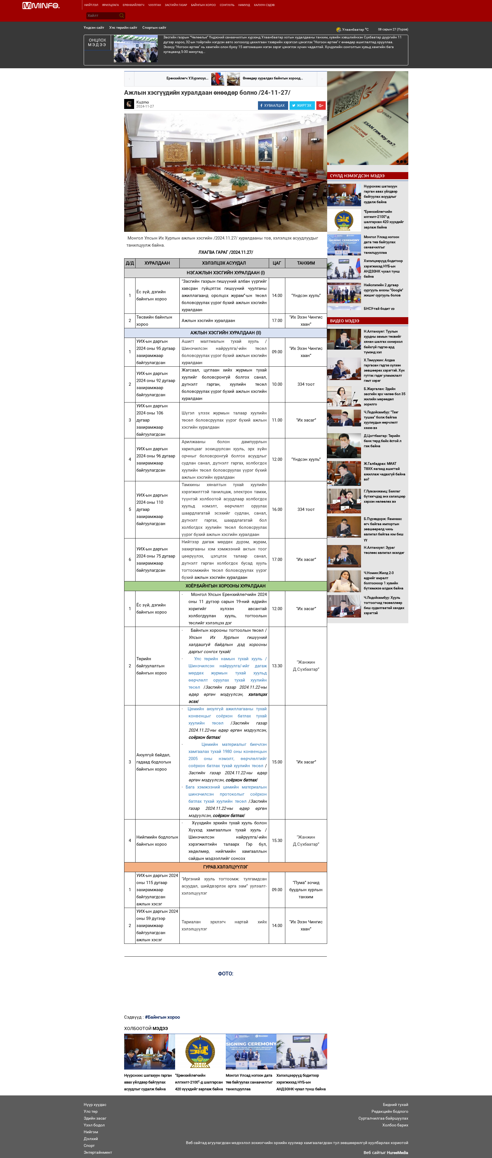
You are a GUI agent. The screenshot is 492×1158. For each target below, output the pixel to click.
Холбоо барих (395, 1125)
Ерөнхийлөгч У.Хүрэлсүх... (187, 78)
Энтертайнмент (98, 1152)
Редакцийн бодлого (390, 1111)
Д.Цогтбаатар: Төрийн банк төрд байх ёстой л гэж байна (382, 441)
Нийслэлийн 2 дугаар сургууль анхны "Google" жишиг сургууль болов (383, 290)
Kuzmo (142, 102)
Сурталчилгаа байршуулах (383, 1118)
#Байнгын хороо (162, 1017)
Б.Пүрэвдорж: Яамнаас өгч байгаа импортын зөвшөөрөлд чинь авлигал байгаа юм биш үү (383, 529)
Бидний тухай (395, 1104)
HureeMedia (397, 1152)
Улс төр (91, 1111)
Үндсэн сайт (94, 27)
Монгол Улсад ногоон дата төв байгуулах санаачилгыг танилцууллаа (249, 1082)
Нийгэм (91, 1132)
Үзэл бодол (94, 1125)
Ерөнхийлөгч (133, 5)
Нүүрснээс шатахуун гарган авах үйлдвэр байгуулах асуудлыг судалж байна (148, 1082)
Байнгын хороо (203, 5)
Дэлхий (91, 1138)
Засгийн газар (176, 5)
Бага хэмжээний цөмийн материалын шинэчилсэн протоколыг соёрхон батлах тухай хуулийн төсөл (226, 794)
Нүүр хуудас (95, 1104)
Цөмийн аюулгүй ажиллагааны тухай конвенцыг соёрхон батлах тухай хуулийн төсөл (227, 716)
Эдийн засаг (95, 1118)
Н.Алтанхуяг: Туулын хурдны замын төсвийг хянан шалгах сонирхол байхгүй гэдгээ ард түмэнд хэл (383, 341)
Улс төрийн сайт (123, 27)
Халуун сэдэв (264, 5)
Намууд (244, 5)
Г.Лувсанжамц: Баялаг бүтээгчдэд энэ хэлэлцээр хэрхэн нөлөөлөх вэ (384, 496)
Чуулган (154, 5)
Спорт (89, 1145)
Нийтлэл (91, 5)
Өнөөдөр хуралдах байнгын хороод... (273, 78)
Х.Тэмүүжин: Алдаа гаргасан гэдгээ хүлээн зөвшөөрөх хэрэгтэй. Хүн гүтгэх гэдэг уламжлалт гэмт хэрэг (384, 370)
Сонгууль (227, 5)
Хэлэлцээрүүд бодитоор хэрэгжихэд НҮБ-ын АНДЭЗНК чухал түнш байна (301, 1082)
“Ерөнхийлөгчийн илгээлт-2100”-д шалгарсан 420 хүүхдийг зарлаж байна (199, 1082)
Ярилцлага (110, 5)
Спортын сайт (154, 27)
